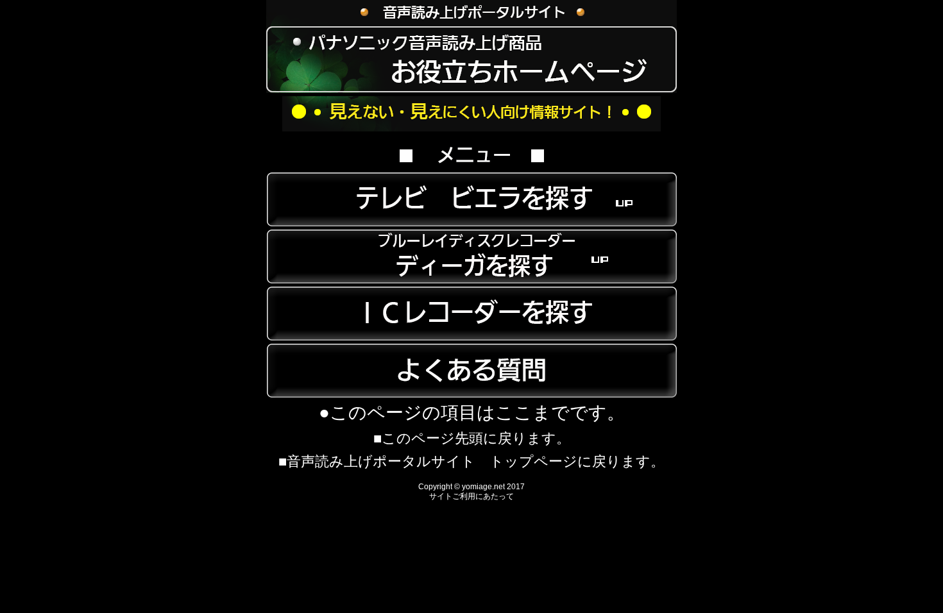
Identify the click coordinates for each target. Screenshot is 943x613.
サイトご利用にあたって (471, 496)
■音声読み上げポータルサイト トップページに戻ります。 (471, 461)
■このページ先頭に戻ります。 (471, 438)
